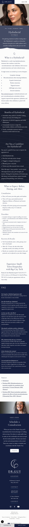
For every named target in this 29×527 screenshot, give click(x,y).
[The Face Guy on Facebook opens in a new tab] (14, 506)
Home (6, 28)
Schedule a (14, 421)
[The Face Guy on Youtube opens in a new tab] (18, 506)
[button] (2, 521)
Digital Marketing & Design (16, 524)
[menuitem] (10, 506)
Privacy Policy (14, 517)
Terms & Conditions (6, 517)
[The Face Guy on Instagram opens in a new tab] (10, 506)
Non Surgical (10, 28)
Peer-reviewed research (7, 94)
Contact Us (14, 451)
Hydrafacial (21, 28)
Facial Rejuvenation (15, 28)
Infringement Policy (22, 517)
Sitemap (17, 518)
